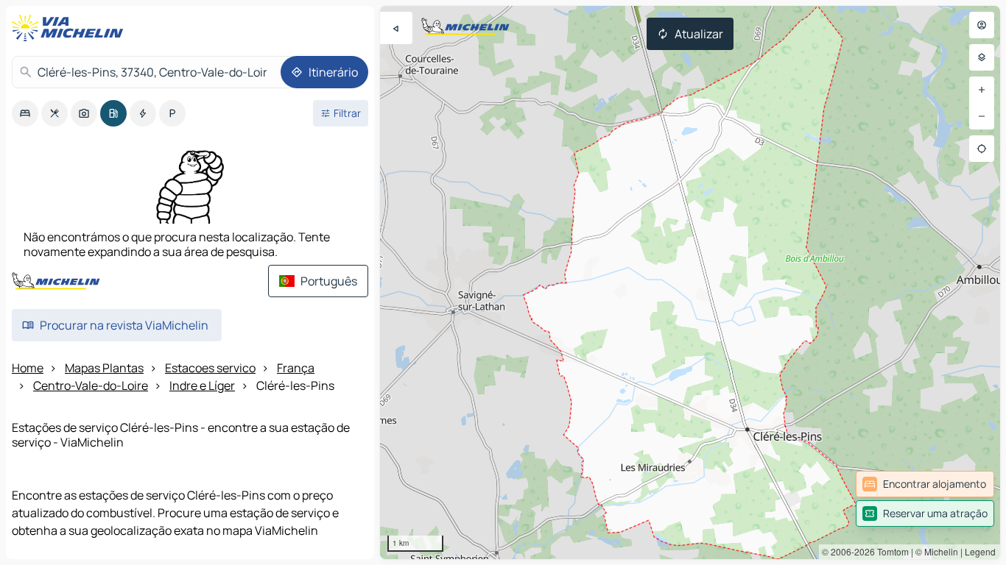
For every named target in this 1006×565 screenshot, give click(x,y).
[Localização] (981, 148)
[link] (925, 484)
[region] (690, 282)
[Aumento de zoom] (981, 90)
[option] (25, 113)
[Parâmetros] (981, 57)
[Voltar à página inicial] (71, 28)
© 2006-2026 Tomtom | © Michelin (890, 551)
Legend (980, 551)
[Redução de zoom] (981, 116)
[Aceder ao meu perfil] (981, 25)
